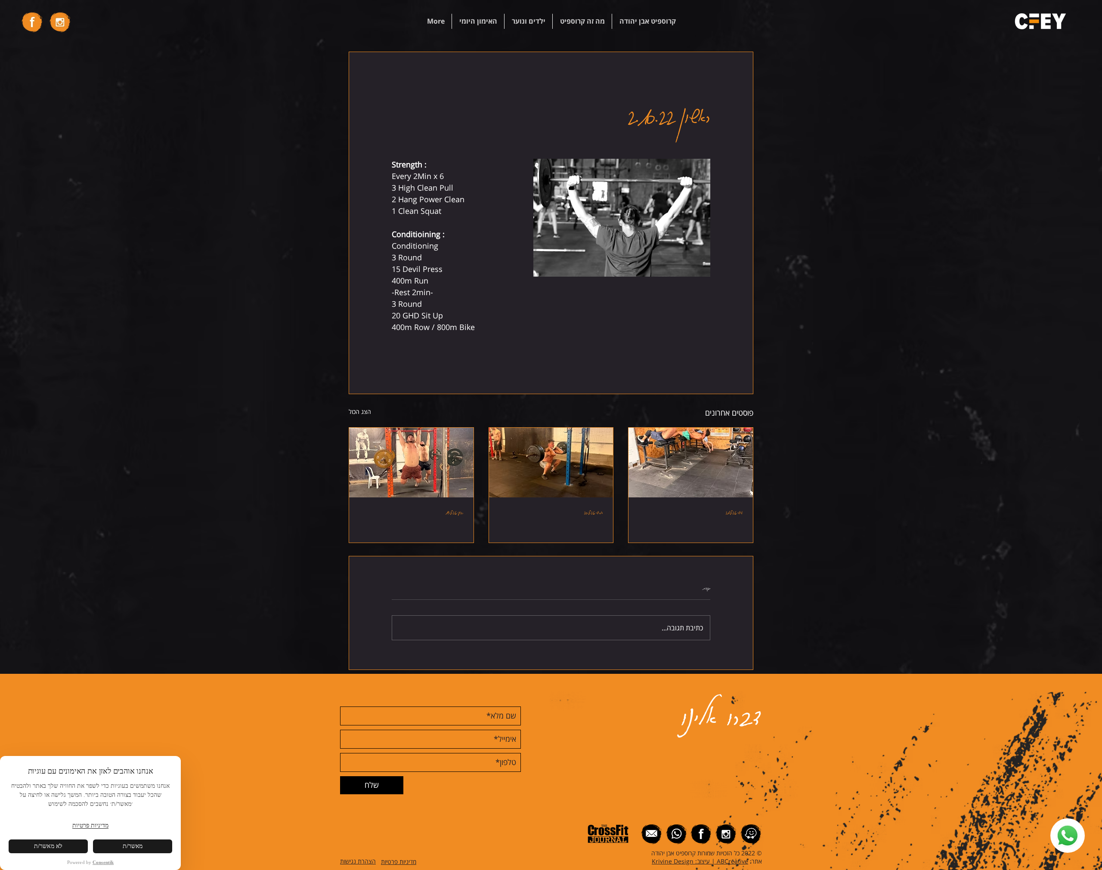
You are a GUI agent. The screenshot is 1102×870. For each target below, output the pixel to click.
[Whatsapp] (1067, 836)
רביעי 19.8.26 (454, 512)
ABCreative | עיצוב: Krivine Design (700, 861)
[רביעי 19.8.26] (411, 462)
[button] (647, 21)
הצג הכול (360, 411)
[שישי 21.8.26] (690, 462)
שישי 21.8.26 (734, 512)
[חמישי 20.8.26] (551, 462)
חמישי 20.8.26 (593, 512)
